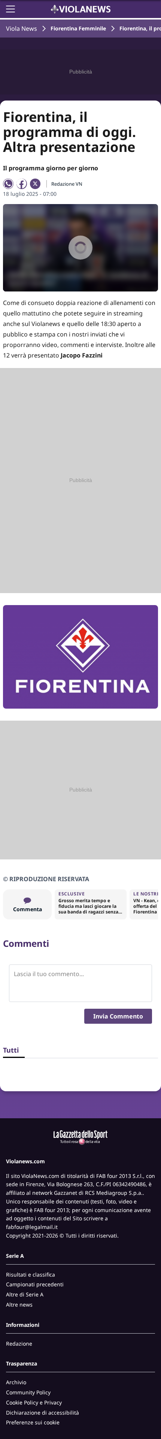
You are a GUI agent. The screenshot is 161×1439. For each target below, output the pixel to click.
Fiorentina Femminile (78, 28)
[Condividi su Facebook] (21, 184)
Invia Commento (118, 1016)
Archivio (16, 1382)
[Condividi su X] (35, 184)
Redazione (19, 1343)
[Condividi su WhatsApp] (8, 184)
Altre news (19, 1304)
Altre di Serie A (24, 1294)
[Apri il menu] (10, 9)
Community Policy (28, 1392)
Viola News (21, 28)
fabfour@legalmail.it (32, 1226)
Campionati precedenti (35, 1284)
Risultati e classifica (30, 1274)
